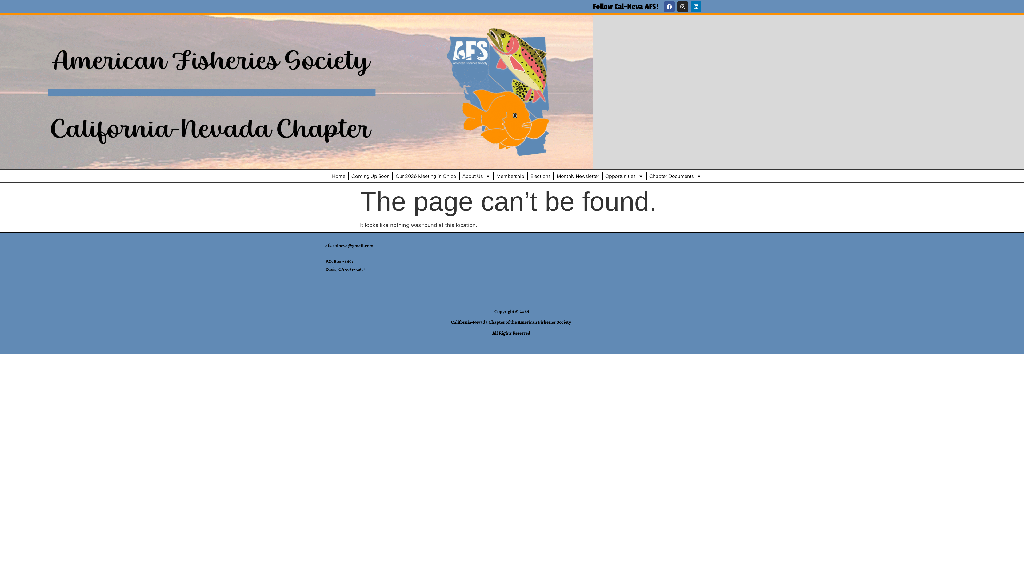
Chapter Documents (671, 176)
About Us (472, 176)
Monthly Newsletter (578, 176)
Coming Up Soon (370, 176)
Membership (510, 176)
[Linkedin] (696, 6)
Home (338, 176)
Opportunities (620, 176)
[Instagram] (682, 6)
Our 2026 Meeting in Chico (426, 176)
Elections (540, 176)
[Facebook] (669, 6)
